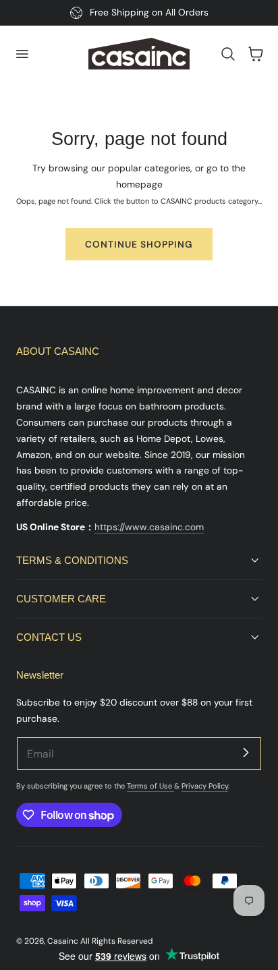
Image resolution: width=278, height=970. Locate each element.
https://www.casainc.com (149, 527)
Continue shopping (139, 244)
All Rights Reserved (116, 941)
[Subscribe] (245, 753)
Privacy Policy (205, 786)
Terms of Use (150, 786)
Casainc (62, 941)
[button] (21, 54)
